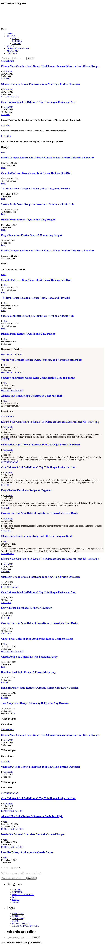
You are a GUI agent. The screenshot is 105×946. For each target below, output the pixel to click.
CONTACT (12, 53)
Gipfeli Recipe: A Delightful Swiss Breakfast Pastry (29, 656)
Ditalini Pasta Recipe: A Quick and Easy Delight (28, 219)
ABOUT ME (12, 51)
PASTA (15, 38)
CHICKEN (17, 41)
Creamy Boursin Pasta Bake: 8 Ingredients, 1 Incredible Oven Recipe (39, 513)
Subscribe (31, 878)
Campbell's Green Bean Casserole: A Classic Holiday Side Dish (36, 173)
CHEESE (16, 43)
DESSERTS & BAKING (18, 48)
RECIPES (11, 36)
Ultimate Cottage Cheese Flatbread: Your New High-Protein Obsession (40, 84)
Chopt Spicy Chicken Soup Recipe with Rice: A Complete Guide (37, 536)
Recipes (15, 899)
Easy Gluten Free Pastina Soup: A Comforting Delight (31, 235)
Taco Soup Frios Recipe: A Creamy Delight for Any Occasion (35, 703)
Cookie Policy (18, 918)
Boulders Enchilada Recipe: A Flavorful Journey (28, 672)
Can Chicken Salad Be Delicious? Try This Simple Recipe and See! (38, 102)
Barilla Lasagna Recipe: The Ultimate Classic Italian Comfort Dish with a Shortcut (47, 157)
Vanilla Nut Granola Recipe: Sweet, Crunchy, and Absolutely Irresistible (41, 359)
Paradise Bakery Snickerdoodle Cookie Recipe (27, 852)
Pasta (14, 897)
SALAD (10, 46)
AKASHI (8, 71)
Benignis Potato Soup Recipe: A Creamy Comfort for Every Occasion (40, 687)
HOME (10, 33)
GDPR (15, 921)
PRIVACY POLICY (21, 923)
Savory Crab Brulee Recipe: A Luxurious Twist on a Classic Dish (37, 204)
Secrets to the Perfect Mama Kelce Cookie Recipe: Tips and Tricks (38, 377)
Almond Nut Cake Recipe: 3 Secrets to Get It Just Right (32, 395)
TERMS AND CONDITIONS (25, 926)
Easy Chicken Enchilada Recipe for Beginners (26, 490)
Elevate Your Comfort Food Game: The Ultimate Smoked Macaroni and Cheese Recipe (50, 66)
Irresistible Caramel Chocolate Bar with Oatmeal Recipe (32, 834)
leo (5, 285)
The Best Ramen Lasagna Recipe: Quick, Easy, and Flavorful (35, 188)
